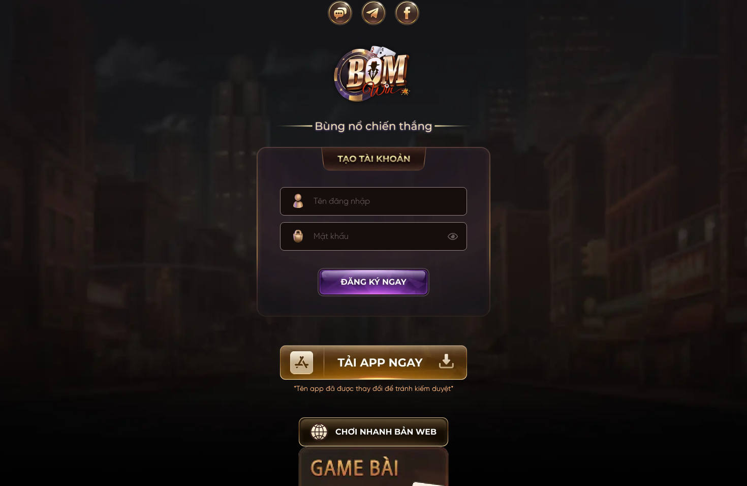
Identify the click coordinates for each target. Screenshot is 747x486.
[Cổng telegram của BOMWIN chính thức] (373, 12)
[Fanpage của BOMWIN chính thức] (407, 12)
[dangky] (374, 282)
